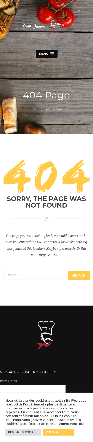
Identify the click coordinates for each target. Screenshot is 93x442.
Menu (44, 54)
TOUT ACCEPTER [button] (58, 432)
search (78, 275)
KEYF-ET (46, 23)
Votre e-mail (8, 381)
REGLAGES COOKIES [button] (23, 432)
